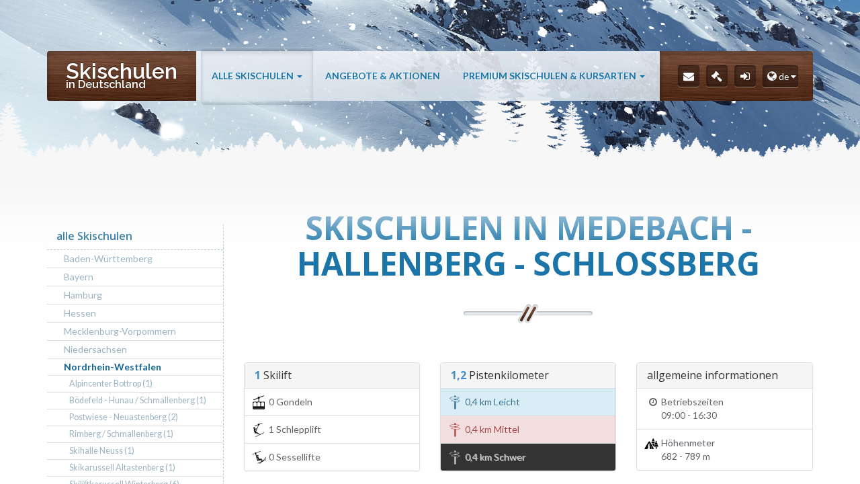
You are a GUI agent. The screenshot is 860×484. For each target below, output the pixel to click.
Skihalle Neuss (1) (101, 451)
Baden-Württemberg (108, 258)
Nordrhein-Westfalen (112, 366)
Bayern (78, 276)
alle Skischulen (254, 75)
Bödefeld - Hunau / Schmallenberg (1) (137, 400)
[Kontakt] (688, 76)
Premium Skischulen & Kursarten (550, 75)
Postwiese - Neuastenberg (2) (123, 417)
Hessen (80, 313)
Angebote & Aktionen (382, 75)
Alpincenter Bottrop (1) (111, 383)
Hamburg (83, 294)
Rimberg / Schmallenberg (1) (121, 434)
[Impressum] (717, 76)
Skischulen (121, 74)
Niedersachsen (95, 349)
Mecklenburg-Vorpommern (120, 331)
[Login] (745, 76)
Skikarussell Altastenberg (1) (122, 467)
